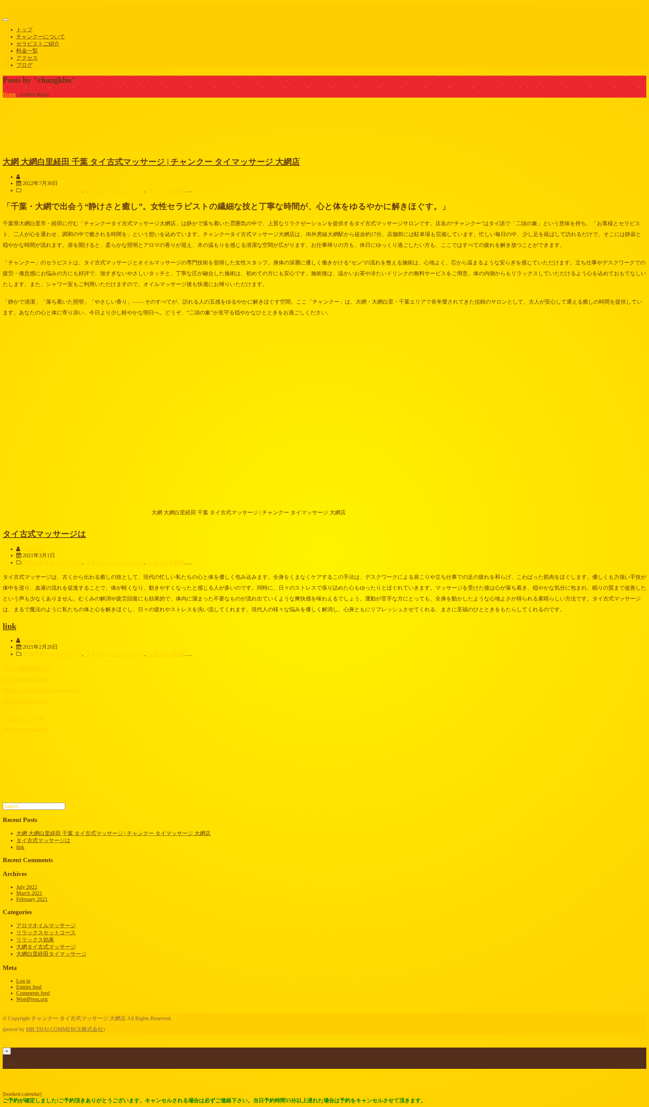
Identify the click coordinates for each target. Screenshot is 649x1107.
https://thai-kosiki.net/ (25, 679)
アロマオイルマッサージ (52, 190)
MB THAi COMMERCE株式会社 (64, 1029)
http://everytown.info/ (26, 729)
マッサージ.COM (23, 718)
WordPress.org (32, 999)
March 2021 (29, 893)
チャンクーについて (40, 37)
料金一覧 (27, 51)
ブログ (24, 65)
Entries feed (29, 987)
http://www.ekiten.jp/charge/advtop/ (41, 690)
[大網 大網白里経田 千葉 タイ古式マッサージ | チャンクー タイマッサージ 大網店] (53, 146)
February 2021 (32, 899)
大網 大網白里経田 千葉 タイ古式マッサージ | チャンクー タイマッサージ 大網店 (151, 161)
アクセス (27, 58)
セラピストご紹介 (37, 44)
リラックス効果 (166, 190)
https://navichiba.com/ (26, 701)
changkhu (31, 177)
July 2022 (26, 887)
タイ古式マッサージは (44, 534)
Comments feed (33, 993)
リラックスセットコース (114, 190)
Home (9, 94)
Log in (23, 981)
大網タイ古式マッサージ (46, 947)
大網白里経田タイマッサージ (51, 954)
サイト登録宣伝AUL (27, 668)
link (9, 626)
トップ (24, 29)
